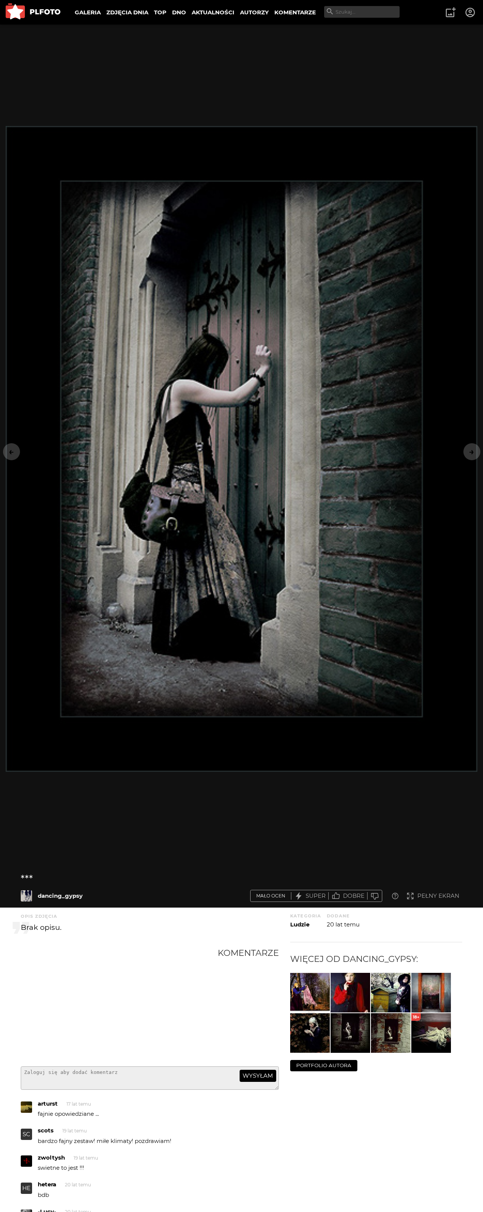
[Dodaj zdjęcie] (450, 12)
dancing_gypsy (60, 895)
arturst (48, 1103)
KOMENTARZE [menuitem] (295, 12)
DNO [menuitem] (179, 12)
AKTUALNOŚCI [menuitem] (213, 12)
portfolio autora (323, 1065)
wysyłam (258, 1075)
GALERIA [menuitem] (88, 12)
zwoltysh (51, 1157)
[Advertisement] (119, 1004)
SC (26, 1134)
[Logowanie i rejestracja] (470, 12)
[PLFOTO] (33, 12)
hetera (47, 1184)
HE (26, 1188)
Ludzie (299, 924)
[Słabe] (374, 896)
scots (46, 1130)
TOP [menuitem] (160, 12)
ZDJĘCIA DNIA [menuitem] (127, 12)
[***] (26, 896)
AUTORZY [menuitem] (254, 12)
